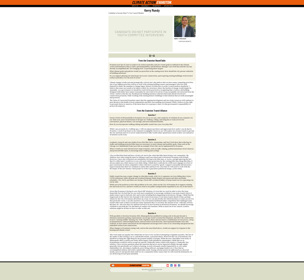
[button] (145, 6)
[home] (152, 2)
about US (135, 6)
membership (157, 6)
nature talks (168, 6)
